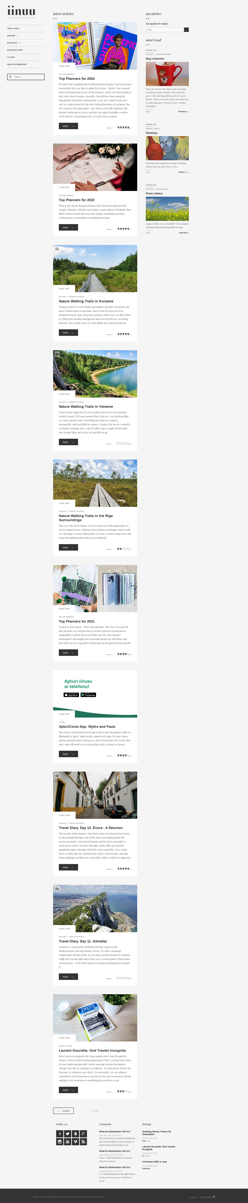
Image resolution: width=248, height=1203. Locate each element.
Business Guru (15, 50)
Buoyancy (12, 43)
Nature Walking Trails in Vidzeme (86, 406)
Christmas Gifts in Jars (154, 1161)
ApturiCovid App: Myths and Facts (87, 726)
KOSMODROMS (206, 1197)
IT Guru (11, 57)
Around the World (76, 297)
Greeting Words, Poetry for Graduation (156, 1133)
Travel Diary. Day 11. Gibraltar (83, 941)
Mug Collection (155, 59)
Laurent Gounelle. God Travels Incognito (92, 1050)
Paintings (151, 133)
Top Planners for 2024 (77, 78)
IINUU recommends (16, 64)
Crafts (157, 129)
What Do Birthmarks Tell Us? (114, 1131)
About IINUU (13, 28)
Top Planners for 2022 (77, 200)
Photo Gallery (154, 193)
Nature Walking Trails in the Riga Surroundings (86, 518)
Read (68, 126)
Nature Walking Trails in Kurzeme (86, 301)
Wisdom (11, 35)
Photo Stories (162, 189)
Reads (69, 1046)
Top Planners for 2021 (77, 621)
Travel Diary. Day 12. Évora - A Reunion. (91, 827)
